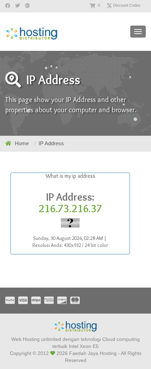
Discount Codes (126, 5)
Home (22, 143)
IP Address (51, 143)
